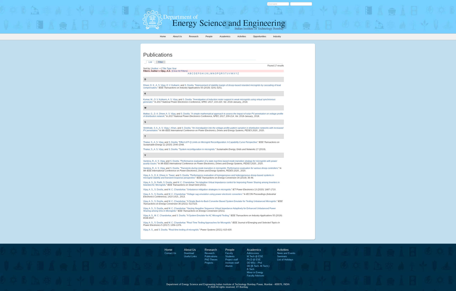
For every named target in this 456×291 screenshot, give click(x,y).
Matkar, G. (148, 113)
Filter (160, 62)
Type (169, 68)
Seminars (282, 256)
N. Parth (158, 182)
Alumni (228, 266)
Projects (209, 262)
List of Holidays (285, 259)
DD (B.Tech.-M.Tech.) (258, 266)
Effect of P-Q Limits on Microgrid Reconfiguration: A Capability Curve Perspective (218, 142)
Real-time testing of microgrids (184, 230)
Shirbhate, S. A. (150, 128)
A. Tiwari (170, 175)
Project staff (231, 259)
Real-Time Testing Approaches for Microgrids (209, 222)
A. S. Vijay (160, 85)
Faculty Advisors (255, 275)
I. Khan (173, 128)
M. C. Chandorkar (185, 182)
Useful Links (190, 256)
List (150, 62)
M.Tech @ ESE (255, 256)
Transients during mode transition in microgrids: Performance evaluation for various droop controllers (229, 168)
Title (164, 68)
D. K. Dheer (159, 113)
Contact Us (170, 253)
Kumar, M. (148, 99)
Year (174, 68)
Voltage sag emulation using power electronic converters (214, 194)
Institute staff (232, 262)
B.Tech (250, 269)
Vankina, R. (148, 161)
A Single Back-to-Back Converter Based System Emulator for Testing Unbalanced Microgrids (231, 201)
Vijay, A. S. (148, 175)
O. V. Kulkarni (172, 85)
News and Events (286, 253)
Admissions (253, 253)
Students (230, 256)
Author (155, 68)
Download (189, 253)
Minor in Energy (255, 272)
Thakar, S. (148, 142)
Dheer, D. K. (149, 85)
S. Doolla (189, 85)
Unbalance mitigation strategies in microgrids (209, 189)
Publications (211, 256)
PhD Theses (211, 259)
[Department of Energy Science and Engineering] (152, 28)
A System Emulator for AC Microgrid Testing (208, 215)
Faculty (229, 253)
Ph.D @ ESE (254, 259)
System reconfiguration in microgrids (197, 149)
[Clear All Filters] (179, 71)
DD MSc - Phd (254, 262)
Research (209, 253)
